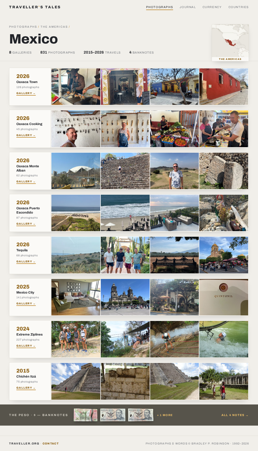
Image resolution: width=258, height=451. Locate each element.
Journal (188, 7)
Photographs (159, 7)
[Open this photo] (75, 86)
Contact (51, 443)
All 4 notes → (235, 415)
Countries (239, 7)
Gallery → (26, 93)
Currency (212, 7)
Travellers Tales (35, 7)
